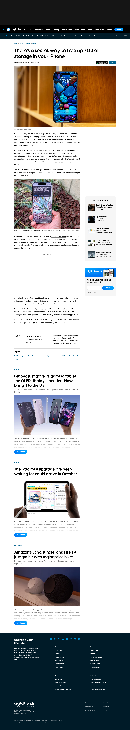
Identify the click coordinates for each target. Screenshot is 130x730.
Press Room (106, 706)
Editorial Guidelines (61, 686)
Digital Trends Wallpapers (98, 682)
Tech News (17, 360)
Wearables (94, 650)
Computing (58, 650)
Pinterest (71, 639)
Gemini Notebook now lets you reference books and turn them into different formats (104, 233)
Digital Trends (13, 32)
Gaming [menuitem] (56, 30)
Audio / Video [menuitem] (80, 30)
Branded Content (95, 679)
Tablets (92, 647)
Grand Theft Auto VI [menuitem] (17, 36)
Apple (23, 356)
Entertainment (59, 664)
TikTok (67, 639)
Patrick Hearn (20, 63)
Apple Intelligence (44, 136)
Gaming (57, 654)
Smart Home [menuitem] (99, 30)
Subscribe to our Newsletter (99, 676)
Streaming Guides (96, 657)
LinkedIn (75, 639)
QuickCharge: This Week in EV (69, 356)
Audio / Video (59, 657)
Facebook (51, 639)
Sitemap (105, 710)
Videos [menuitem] (109, 30)
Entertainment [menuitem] (67, 30)
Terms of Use (88, 714)
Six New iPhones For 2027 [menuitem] (34, 36)
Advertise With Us (60, 682)
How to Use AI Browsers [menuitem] (79, 36)
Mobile (16, 356)
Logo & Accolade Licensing (63, 689)
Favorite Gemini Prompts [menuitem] (114, 36)
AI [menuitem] (30, 30)
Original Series (95, 667)
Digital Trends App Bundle (98, 689)
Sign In (118, 29)
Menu (3, 29)
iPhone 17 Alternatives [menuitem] (96, 36)
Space (92, 654)
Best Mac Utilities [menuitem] (50, 36)
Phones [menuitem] (47, 30)
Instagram (55, 639)
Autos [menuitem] (90, 30)
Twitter (59, 639)
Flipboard (79, 639)
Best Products (94, 660)
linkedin (27, 342)
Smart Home (59, 660)
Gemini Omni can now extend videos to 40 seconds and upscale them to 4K (104, 243)
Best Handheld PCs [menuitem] (64, 36)
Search (126, 29)
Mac (56, 356)
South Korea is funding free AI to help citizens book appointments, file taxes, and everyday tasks (104, 209)
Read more (21, 452)
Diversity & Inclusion (90, 710)
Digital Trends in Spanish (98, 686)
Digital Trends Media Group (25, 722)
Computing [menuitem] (38, 30)
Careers (87, 703)
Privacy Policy (92, 292)
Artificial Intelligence (45, 356)
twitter (30, 342)
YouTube (63, 639)
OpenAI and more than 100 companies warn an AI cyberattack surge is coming (104, 221)
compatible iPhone (58, 236)
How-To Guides (95, 664)
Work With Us (89, 706)
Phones (57, 647)
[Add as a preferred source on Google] (102, 62)
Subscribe (108, 288)
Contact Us (58, 679)
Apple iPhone (32, 356)
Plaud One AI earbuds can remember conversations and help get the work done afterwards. (104, 256)
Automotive (59, 667)
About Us (58, 676)
